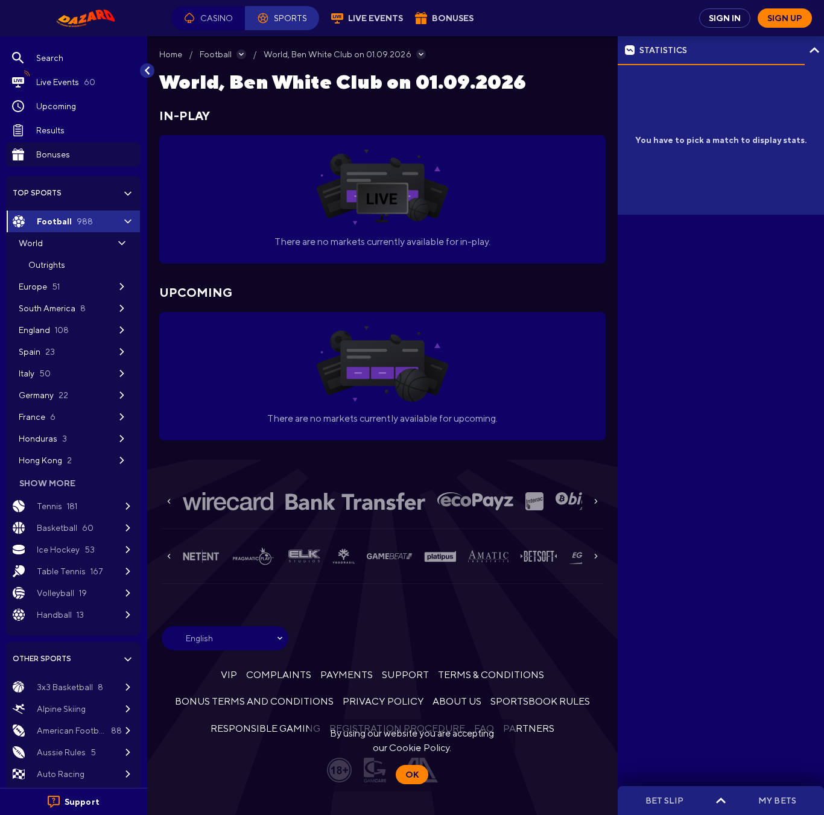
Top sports (37, 193)
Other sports (42, 659)
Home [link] (170, 54)
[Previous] (169, 501)
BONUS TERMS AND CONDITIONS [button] (254, 701)
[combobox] (225, 638)
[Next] (596, 501)
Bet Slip (664, 800)
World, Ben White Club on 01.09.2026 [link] (337, 54)
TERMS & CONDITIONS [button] (491, 674)
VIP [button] (229, 674)
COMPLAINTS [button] (278, 674)
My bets (777, 800)
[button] (208, 18)
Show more (47, 483)
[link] (85, 18)
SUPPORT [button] (405, 674)
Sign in (725, 18)
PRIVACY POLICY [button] (383, 701)
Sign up (784, 18)
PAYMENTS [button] (346, 674)
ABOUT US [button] (457, 701)
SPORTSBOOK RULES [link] (540, 701)
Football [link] (216, 54)
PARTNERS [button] (528, 728)
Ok (412, 774)
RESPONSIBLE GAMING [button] (265, 728)
